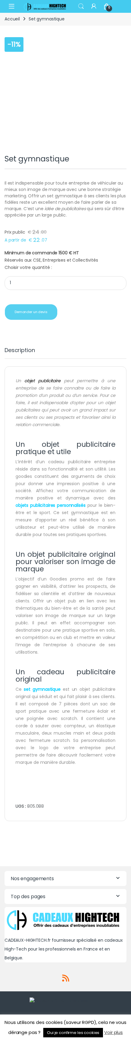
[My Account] (93, 6)
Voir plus (113, 1032)
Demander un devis (31, 311)
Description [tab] (20, 351)
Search (81, 6)
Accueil (12, 19)
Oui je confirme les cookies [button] (73, 1033)
